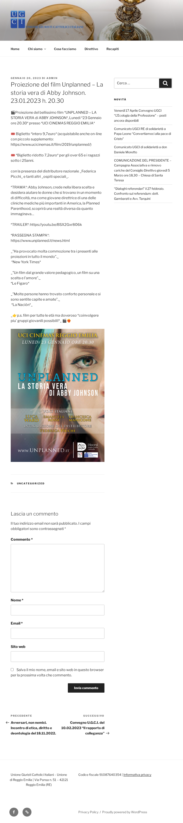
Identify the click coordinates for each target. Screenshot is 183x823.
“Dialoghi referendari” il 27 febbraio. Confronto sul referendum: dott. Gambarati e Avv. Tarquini (139, 193)
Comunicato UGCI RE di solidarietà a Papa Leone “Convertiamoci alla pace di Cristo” (142, 134)
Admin (52, 78)
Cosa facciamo (65, 49)
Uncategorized (31, 483)
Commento (22, 539)
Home (15, 49)
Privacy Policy (88, 812)
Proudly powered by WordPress (124, 812)
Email (17, 623)
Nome (17, 600)
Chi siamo (35, 49)
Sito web (18, 647)
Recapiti (112, 49)
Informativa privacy (137, 774)
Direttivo (91, 49)
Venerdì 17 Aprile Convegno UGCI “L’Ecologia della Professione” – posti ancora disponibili (140, 115)
